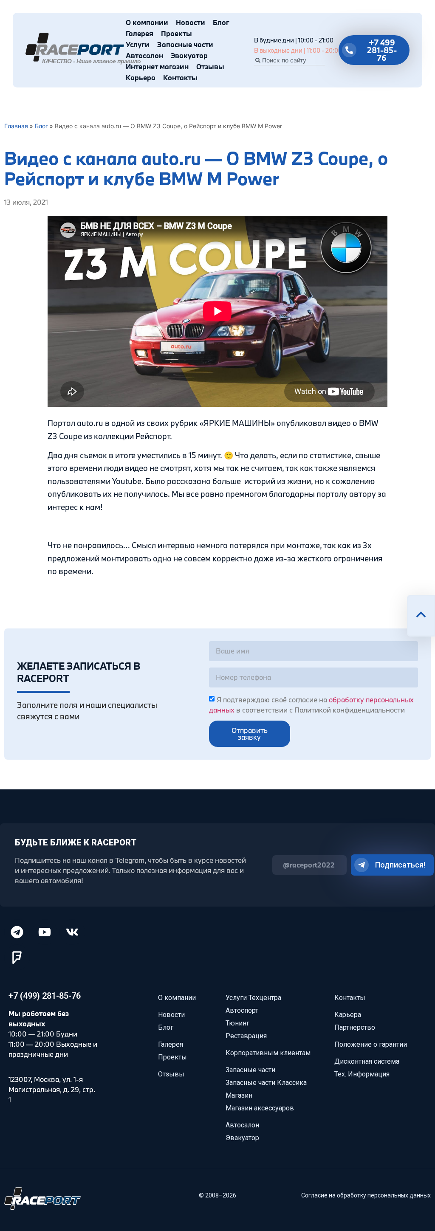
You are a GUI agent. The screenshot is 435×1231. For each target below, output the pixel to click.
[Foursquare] (17, 957)
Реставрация (246, 1036)
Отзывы (210, 66)
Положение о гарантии (370, 1044)
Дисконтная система (366, 1061)
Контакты (180, 77)
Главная (16, 126)
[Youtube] (44, 932)
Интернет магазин (157, 66)
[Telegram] (17, 932)
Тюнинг (237, 1023)
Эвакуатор (189, 55)
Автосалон (144, 55)
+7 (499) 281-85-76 (44, 996)
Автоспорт (242, 1010)
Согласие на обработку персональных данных (366, 1195)
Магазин (239, 1095)
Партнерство (354, 1027)
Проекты (176, 33)
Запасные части (185, 44)
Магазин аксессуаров (260, 1108)
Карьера (140, 77)
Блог (221, 22)
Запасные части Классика (266, 1083)
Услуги (138, 44)
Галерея (139, 33)
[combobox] (289, 60)
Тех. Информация (362, 1074)
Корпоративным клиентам (268, 1053)
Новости (190, 22)
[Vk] (72, 932)
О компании (147, 22)
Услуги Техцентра (253, 998)
